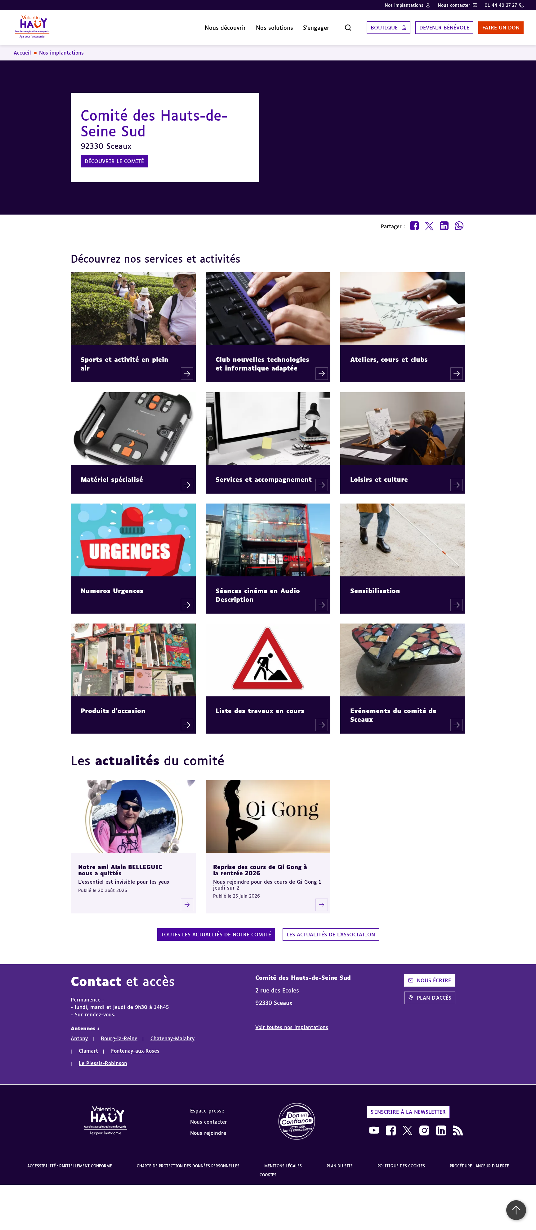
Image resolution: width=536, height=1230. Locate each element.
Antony (79, 1038)
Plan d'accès (434, 998)
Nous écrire (434, 980)
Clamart (88, 1051)
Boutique (384, 27)
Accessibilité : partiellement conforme (69, 1166)
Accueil (22, 53)
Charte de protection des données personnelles (188, 1166)
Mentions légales (283, 1166)
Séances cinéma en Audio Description (258, 595)
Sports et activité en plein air (124, 364)
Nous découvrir (225, 27)
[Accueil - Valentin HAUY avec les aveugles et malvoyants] (32, 27)
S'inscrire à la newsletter (408, 1112)
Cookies (268, 1175)
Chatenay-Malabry (172, 1038)
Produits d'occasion (113, 710)
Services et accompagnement (264, 479)
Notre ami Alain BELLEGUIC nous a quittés (120, 870)
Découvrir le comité (114, 161)
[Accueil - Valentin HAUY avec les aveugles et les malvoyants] (105, 1121)
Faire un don (501, 27)
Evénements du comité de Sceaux (393, 715)
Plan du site (340, 1166)
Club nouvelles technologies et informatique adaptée (262, 364)
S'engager (316, 27)
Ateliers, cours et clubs (389, 359)
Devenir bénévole (444, 27)
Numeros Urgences (112, 590)
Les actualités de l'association (331, 934)
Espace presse (207, 1111)
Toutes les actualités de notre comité (216, 934)
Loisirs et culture (379, 479)
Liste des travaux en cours (260, 710)
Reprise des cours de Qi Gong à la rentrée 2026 (260, 870)
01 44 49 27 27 (501, 5)
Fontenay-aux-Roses (135, 1051)
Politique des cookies (401, 1166)
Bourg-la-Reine (119, 1038)
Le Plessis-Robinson (103, 1063)
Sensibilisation (375, 590)
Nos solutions (274, 27)
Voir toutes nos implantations (291, 1027)
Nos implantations (404, 5)
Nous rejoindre (208, 1133)
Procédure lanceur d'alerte (479, 1166)
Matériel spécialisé (112, 479)
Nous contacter (454, 5)
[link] (297, 1121)
